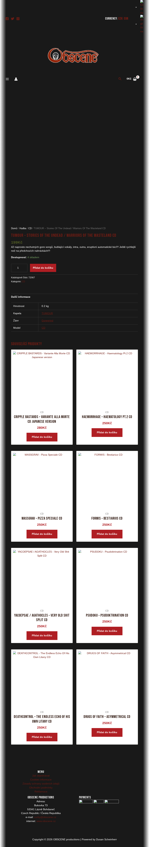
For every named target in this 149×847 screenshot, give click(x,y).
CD (30, 228)
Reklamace (41, 791)
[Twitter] (12, 18)
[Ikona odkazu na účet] (16, 79)
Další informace (20, 297)
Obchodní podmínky (41, 787)
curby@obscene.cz (45, 817)
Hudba (22, 228)
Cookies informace (41, 779)
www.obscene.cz (46, 821)
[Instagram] (18, 18)
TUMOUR (47, 313)
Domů (14, 228)
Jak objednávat (41, 775)
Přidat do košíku (43, 268)
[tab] (20, 297)
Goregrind (47, 320)
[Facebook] (7, 18)
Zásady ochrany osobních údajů (41, 783)
